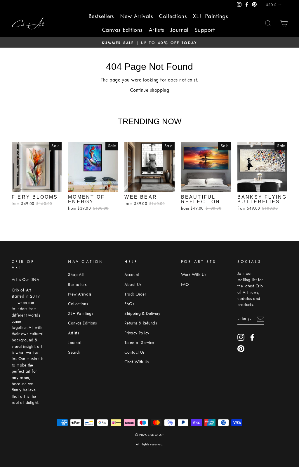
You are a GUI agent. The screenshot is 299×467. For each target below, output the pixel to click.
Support (204, 30)
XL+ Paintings (210, 16)
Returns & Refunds (140, 323)
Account (131, 274)
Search (74, 352)
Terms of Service (139, 342)
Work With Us (193, 274)
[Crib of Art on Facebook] (252, 337)
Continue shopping (149, 90)
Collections (173, 16)
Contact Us (134, 352)
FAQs (129, 303)
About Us (132, 284)
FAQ (185, 284)
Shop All (76, 274)
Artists (156, 30)
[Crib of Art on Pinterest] (240, 348)
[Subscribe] (260, 318)
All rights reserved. (150, 444)
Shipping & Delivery (142, 313)
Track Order (135, 294)
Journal (179, 30)
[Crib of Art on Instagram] (240, 337)
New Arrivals (136, 16)
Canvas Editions (122, 30)
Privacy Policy (136, 333)
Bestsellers (101, 16)
